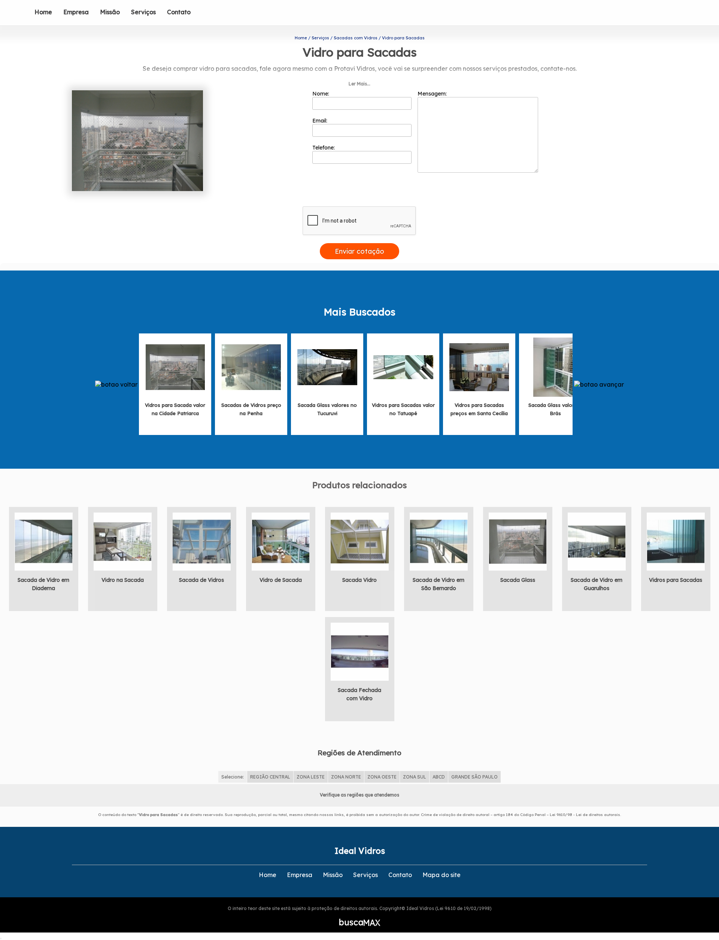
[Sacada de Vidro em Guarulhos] (596, 541)
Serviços (143, 12)
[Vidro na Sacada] (122, 541)
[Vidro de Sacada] (280, 541)
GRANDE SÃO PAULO (474, 777)
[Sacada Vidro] (359, 541)
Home (43, 12)
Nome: (321, 93)
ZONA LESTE (311, 777)
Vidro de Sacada (281, 580)
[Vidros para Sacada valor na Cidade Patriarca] (175, 366)
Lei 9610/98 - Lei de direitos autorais (585, 814)
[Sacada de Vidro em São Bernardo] (438, 541)
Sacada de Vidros (201, 580)
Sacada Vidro (359, 580)
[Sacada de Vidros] (201, 541)
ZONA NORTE (346, 777)
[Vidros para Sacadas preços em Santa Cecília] (479, 366)
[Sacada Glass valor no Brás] (555, 366)
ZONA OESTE (382, 777)
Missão (110, 12)
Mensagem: (433, 93)
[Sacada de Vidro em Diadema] (43, 541)
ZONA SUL (414, 777)
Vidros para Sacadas (675, 580)
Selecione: (232, 777)
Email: (320, 120)
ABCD (439, 777)
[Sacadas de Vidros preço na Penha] (251, 366)
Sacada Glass (517, 580)
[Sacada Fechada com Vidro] (359, 651)
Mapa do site (441, 875)
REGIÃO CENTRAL (270, 777)
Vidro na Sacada (122, 580)
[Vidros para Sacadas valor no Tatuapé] (403, 366)
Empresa (76, 12)
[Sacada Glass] (517, 541)
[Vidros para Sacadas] (675, 541)
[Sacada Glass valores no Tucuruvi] (327, 366)
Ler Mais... (359, 84)
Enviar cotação (359, 251)
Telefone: (324, 147)
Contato (179, 12)
